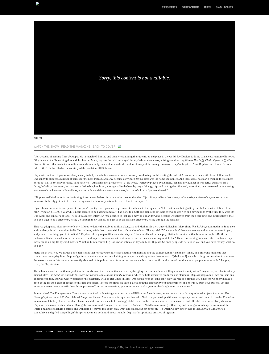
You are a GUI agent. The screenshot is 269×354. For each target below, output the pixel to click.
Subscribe (190, 7)
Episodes (169, 7)
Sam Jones (224, 7)
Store (50, 331)
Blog (99, 331)
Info (207, 7)
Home (39, 331)
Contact (71, 331)
